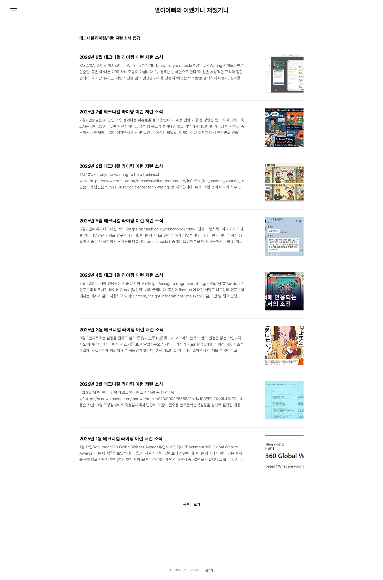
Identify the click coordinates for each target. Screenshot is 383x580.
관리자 (209, 570)
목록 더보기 (191, 504)
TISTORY (193, 570)
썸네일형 (293, 39)
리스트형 (300, 39)
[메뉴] (14, 10)
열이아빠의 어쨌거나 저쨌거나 (192, 10)
